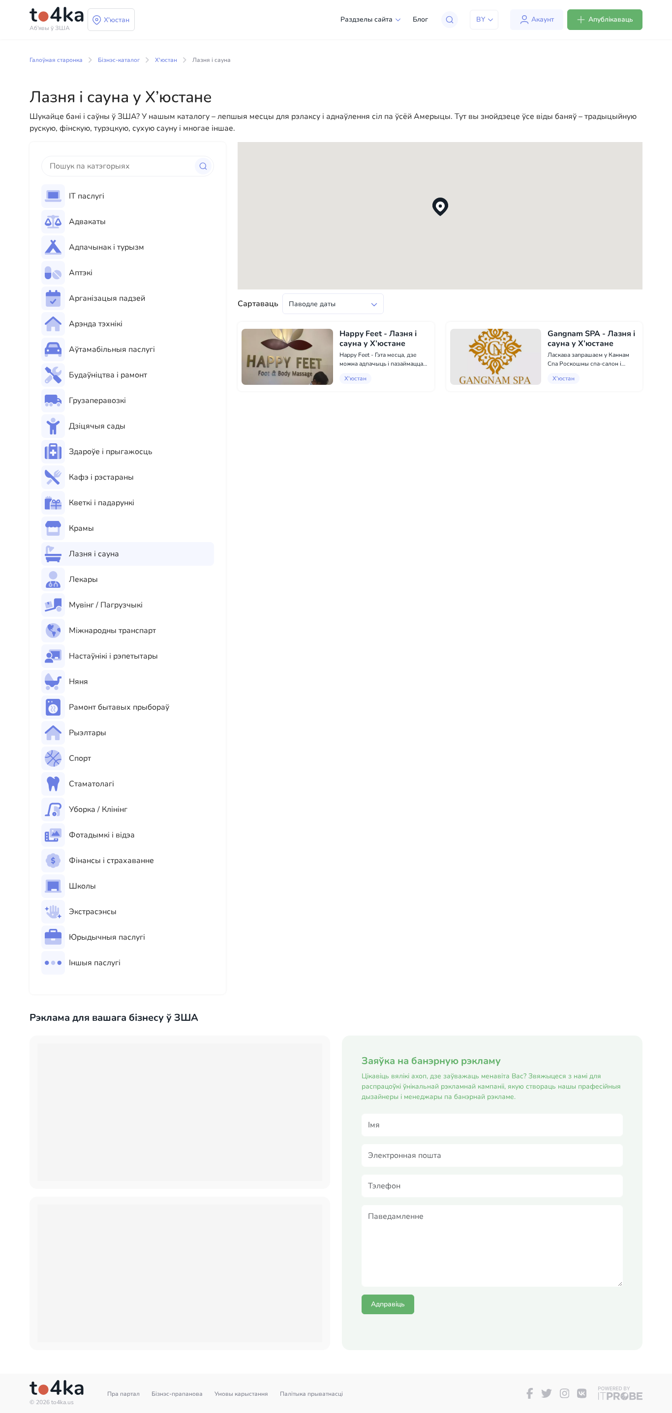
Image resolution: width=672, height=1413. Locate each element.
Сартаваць (258, 303)
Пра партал (123, 1394)
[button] (440, 207)
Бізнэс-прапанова (177, 1394)
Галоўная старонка (56, 60)
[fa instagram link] (564, 1393)
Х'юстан (166, 60)
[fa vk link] (581, 1393)
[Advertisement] (179, 1112)
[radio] (127, 196)
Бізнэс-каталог (119, 60)
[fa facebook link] (529, 1393)
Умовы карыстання (241, 1394)
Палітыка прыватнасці (311, 1394)
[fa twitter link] (546, 1393)
